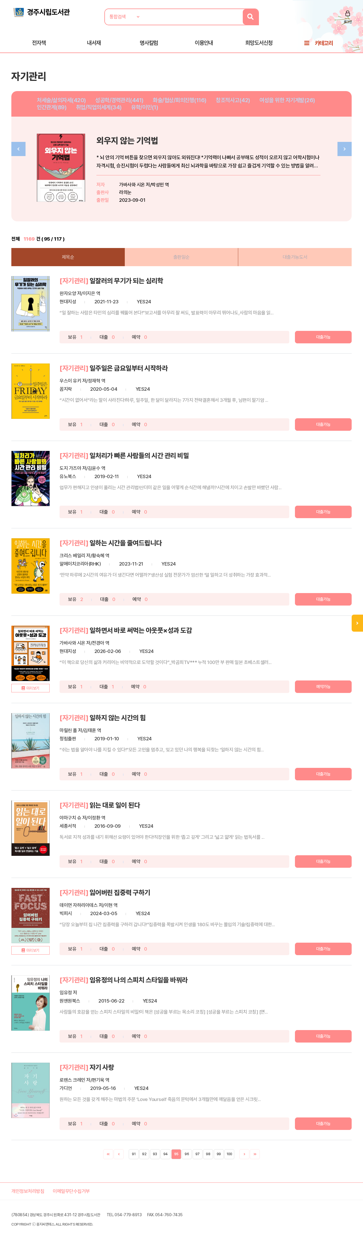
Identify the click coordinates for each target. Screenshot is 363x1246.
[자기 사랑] (30, 1090)
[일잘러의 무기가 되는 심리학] (30, 303)
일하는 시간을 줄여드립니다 (126, 543)
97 (197, 1154)
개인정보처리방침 (27, 1191)
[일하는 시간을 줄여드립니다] (30, 566)
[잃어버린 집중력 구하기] (30, 915)
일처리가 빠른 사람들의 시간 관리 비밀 (139, 455)
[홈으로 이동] (41, 12)
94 (165, 1154)
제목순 (68, 257)
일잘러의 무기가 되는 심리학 (126, 281)
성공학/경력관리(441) (119, 100)
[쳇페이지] (108, 1154)
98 (208, 1154)
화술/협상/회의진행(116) (179, 100)
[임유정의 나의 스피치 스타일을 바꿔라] (30, 1003)
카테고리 (324, 43)
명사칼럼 (149, 42)
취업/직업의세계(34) (99, 107)
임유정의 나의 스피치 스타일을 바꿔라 (139, 980)
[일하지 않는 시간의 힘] (30, 740)
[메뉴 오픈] (357, 623)
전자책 (39, 42)
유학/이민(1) (144, 107)
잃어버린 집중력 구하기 (120, 892)
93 (155, 1154)
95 (176, 1154)
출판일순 (181, 257)
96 (187, 1154)
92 (144, 1154)
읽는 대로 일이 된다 (115, 805)
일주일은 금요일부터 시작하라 (129, 368)
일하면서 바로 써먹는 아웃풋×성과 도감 (141, 630)
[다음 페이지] (244, 1154)
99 (219, 1154)
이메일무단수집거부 (71, 1191)
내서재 (94, 42)
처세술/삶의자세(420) (61, 100)
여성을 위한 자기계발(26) (287, 100)
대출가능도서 (295, 257)
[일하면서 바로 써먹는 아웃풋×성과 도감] (30, 653)
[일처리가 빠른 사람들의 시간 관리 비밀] (30, 478)
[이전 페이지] (119, 1154)
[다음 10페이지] (255, 1154)
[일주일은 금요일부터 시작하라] (30, 391)
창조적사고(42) (233, 100)
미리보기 (32, 688)
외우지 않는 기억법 (127, 141)
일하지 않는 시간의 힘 (118, 718)
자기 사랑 (102, 1067)
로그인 (348, 22)
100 (229, 1154)
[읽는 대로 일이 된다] (30, 828)
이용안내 (204, 42)
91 (133, 1154)
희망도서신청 (259, 42)
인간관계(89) (51, 107)
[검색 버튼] (250, 17)
